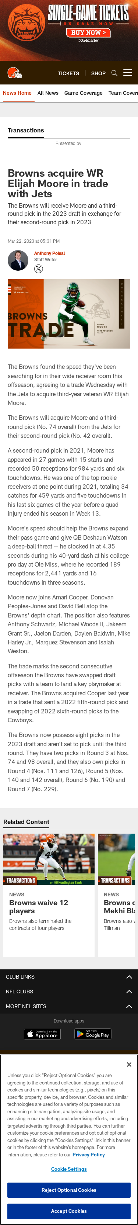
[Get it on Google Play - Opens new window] (93, 1038)
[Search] (114, 73)
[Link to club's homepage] (15, 70)
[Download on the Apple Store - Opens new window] (42, 1035)
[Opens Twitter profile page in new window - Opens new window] (38, 268)
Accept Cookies (69, 1211)
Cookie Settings (69, 1169)
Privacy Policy (88, 1154)
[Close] (129, 1064)
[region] (69, 1139)
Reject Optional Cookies (69, 1190)
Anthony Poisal (49, 253)
